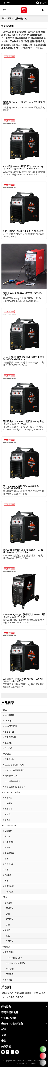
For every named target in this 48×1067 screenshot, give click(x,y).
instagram (17, 1052)
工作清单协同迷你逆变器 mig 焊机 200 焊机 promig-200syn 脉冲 (23, 680)
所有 (10, 18)
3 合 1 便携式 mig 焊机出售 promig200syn (23, 231)
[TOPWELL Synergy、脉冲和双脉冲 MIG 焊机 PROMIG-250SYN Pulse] (24, 588)
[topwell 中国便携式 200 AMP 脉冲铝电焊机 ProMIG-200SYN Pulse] (24, 330)
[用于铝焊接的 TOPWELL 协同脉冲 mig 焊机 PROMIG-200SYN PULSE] (24, 395)
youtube (3, 1052)
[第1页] (20, 696)
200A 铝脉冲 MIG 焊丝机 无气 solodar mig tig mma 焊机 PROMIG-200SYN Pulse (23, 167)
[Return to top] (43, 1063)
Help (8, 2)
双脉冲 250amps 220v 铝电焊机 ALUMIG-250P (22, 294)
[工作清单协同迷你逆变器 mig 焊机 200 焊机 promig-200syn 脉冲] (24, 652)
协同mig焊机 (39, 993)
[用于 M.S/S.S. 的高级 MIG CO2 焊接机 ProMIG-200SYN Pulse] (24, 459)
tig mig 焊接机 (8, 997)
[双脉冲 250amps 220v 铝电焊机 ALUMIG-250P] (24, 266)
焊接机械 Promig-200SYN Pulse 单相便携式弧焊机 (24, 103)
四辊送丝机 (19, 993)
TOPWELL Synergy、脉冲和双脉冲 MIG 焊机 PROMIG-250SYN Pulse (24, 615)
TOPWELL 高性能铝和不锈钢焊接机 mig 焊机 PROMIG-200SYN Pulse (23, 551)
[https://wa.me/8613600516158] (43, 1049)
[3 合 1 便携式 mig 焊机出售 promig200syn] (24, 204)
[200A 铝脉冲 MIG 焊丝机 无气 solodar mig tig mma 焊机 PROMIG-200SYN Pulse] (24, 140)
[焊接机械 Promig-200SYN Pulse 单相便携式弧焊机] (24, 75)
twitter (7, 1052)
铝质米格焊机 (7, 993)
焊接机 (28, 993)
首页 (4, 18)
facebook (12, 1052)
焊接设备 (19, 997)
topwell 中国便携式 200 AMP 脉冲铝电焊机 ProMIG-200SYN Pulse (23, 358)
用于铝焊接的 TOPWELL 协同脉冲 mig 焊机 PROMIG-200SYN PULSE (23, 422)
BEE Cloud (31, 1063)
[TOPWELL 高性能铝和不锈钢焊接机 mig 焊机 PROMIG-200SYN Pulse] (24, 523)
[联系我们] (43, 1056)
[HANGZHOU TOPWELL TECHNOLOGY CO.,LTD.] (24, 10)
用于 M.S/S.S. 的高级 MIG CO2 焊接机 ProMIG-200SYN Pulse (21, 487)
